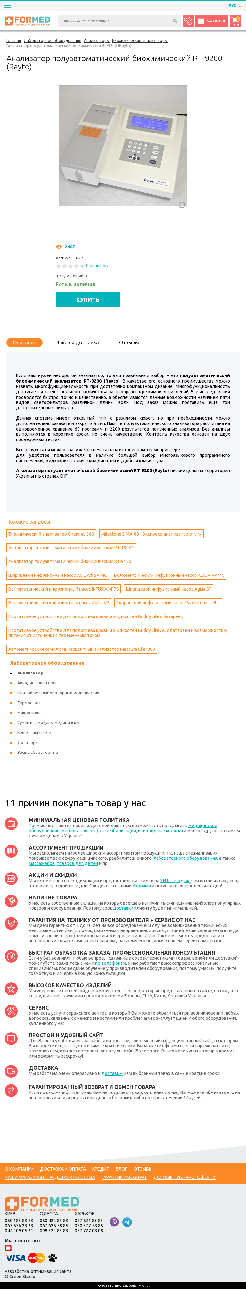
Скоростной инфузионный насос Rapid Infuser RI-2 (168, 602)
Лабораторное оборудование (47, 662)
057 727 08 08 (89, 1230)
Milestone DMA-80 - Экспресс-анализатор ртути (151, 533)
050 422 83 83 (54, 1220)
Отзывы (129, 342)
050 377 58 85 (89, 1225)
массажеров (42, 863)
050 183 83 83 (19, 1220)
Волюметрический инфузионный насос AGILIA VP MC (169, 575)
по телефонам (110, 963)
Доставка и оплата (63, 1169)
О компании (19, 1169)
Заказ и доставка (77, 342)
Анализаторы (32, 673)
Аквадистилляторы (36, 683)
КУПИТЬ (88, 299)
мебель (70, 830)
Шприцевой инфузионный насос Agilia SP (168, 589)
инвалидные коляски (160, 830)
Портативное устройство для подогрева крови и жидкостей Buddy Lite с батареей (95, 616)
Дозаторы (28, 742)
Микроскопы (30, 712)
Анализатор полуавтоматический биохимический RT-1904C (71, 547)
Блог (121, 1169)
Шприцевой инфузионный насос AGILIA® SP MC (57, 575)
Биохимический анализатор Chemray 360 (51, 533)
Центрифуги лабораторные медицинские (58, 692)
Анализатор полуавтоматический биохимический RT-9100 (69, 561)
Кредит (100, 1169)
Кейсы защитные (34, 732)
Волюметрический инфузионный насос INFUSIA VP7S (63, 589)
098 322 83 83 (54, 1230)
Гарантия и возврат (124, 1177)
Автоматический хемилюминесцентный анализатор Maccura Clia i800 (81, 649)
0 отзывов (97, 265)
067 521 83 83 (89, 1220)
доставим (112, 1073)
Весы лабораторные (37, 752)
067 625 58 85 (54, 1225)
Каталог (216, 21)
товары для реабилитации (108, 830)
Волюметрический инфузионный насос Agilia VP (58, 602)
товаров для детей (77, 863)
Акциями (142, 885)
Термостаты (30, 702)
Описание (24, 342)
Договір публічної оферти (184, 1177)
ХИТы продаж (174, 880)
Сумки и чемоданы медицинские (49, 722)
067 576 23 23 (19, 1225)
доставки (123, 908)
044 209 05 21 (19, 1230)
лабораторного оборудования (185, 858)
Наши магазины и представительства (50, 1177)
